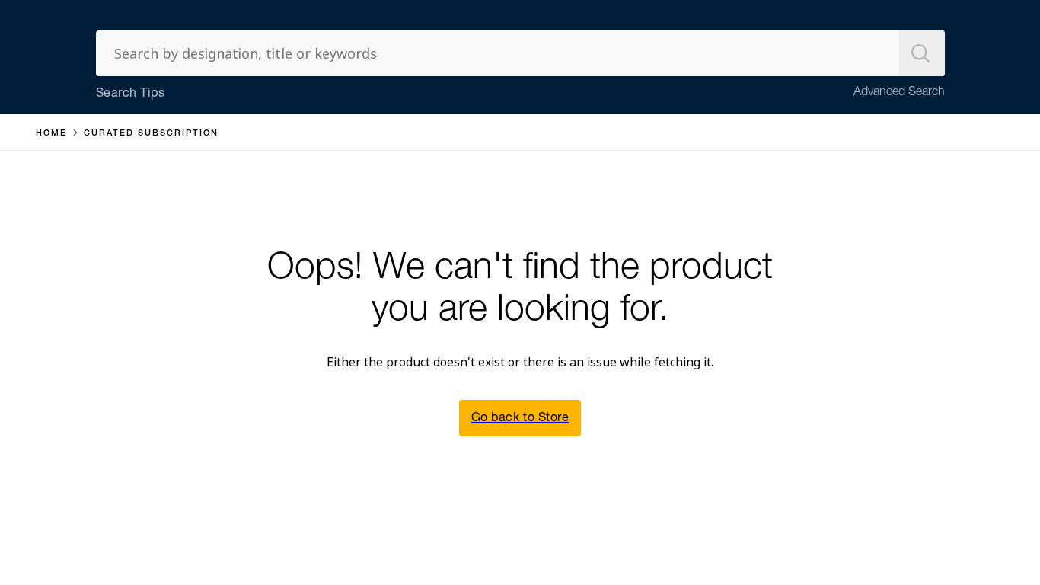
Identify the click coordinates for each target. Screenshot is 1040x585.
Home (51, 133)
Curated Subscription (151, 133)
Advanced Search (899, 93)
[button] (520, 418)
